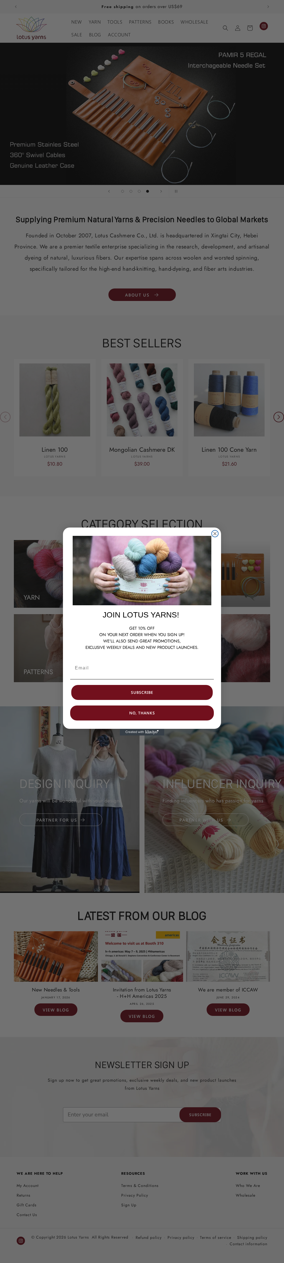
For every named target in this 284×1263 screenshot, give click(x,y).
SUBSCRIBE (142, 692)
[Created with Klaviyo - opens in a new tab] (142, 732)
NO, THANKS (142, 712)
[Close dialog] (215, 533)
